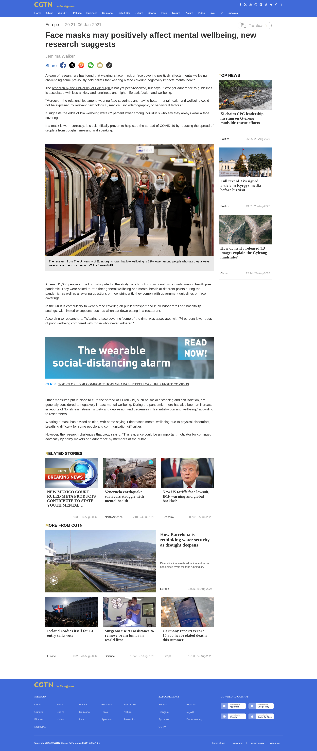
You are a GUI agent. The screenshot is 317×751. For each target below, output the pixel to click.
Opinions (107, 13)
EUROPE (40, 727)
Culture (139, 13)
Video (201, 13)
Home (37, 13)
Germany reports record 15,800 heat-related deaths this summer (185, 635)
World (62, 13)
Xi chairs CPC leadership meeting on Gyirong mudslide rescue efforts (242, 118)
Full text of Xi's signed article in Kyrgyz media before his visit (240, 185)
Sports (152, 13)
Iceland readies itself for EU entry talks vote (71, 633)
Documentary (194, 719)
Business (91, 13)
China (49, 13)
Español (191, 705)
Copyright (237, 743)
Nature (176, 13)
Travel (164, 13)
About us (275, 743)
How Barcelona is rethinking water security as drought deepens (185, 540)
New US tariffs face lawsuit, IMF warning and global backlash (186, 496)
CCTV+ (162, 727)
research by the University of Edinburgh (81, 88)
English (162, 705)
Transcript (129, 719)
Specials (233, 13)
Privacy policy (257, 743)
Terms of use (219, 743)
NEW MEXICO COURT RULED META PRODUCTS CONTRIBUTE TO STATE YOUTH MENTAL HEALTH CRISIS (71, 499)
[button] (107, 483)
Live (212, 13)
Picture (189, 13)
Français (163, 712)
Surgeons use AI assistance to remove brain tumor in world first (129, 635)
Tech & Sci (123, 13)
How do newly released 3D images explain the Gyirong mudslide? (243, 252)
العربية (190, 712)
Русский (163, 719)
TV (221, 13)
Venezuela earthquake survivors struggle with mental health (124, 496)
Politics (77, 13)
